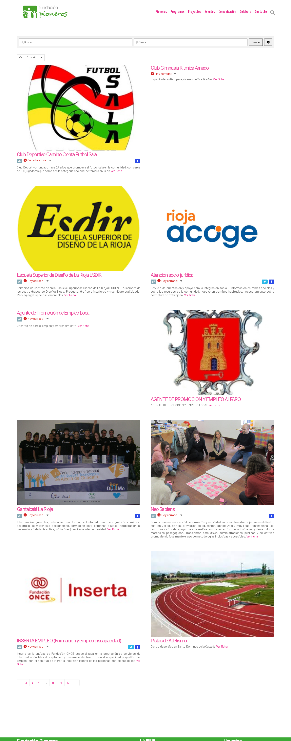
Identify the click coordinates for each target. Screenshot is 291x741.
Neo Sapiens (163, 509)
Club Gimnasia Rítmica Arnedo (180, 68)
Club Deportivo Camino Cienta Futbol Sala (57, 154)
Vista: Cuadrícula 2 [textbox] (29, 57)
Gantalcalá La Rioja (35, 509)
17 (68, 682)
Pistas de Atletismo (169, 641)
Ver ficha (116, 171)
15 (53, 682)
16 (60, 682)
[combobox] (31, 57)
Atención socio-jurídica (172, 275)
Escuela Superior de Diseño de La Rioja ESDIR (59, 275)
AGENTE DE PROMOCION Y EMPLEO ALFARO (196, 399)
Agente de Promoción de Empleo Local (53, 313)
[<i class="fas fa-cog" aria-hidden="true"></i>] (268, 42)
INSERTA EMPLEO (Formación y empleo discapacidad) (69, 641)
